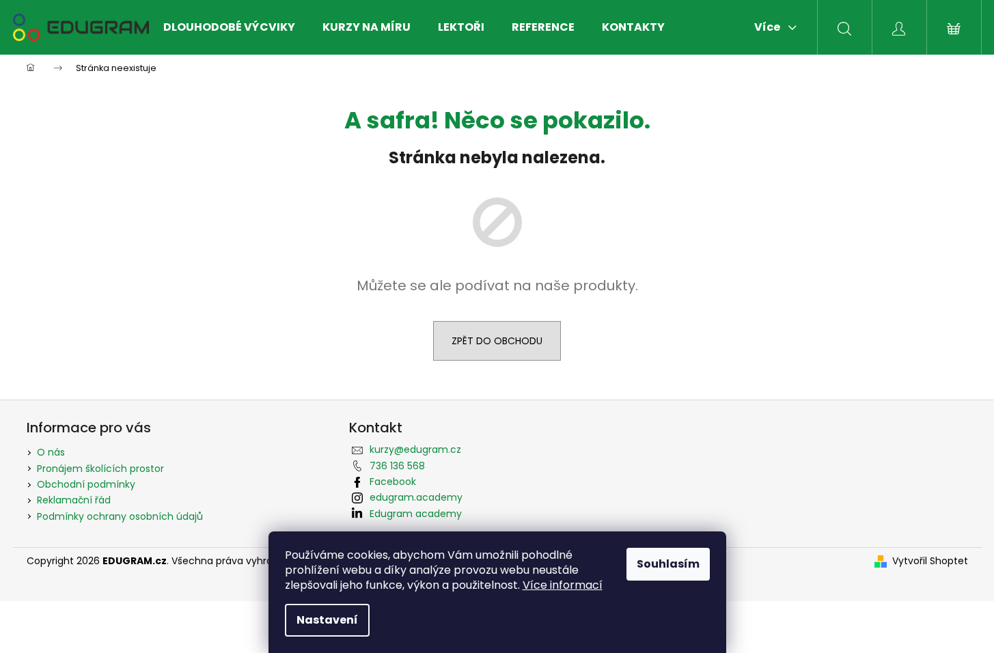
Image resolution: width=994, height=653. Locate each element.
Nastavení (327, 620)
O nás (51, 452)
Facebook (393, 481)
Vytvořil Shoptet (930, 561)
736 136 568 (397, 466)
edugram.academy (416, 497)
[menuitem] (229, 27)
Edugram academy (416, 513)
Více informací (563, 585)
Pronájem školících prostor (100, 468)
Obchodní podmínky (86, 484)
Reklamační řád (74, 500)
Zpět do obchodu (497, 341)
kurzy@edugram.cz (415, 449)
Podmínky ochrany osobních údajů (120, 516)
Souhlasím (668, 564)
